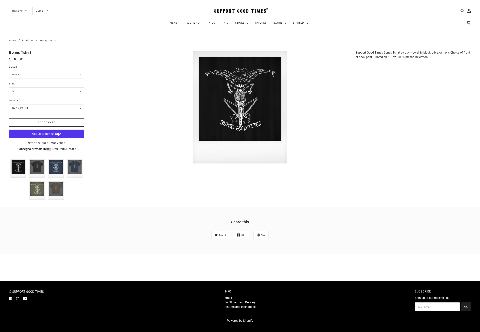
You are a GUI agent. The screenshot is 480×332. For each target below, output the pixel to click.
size (12, 83)
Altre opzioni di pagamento (46, 143)
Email (228, 298)
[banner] (240, 10)
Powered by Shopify (240, 320)
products (28, 40)
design (14, 100)
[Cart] (469, 23)
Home (12, 40)
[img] (462, 11)
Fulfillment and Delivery (240, 302)
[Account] (469, 11)
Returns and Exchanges (240, 307)
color (13, 66)
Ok (466, 306)
